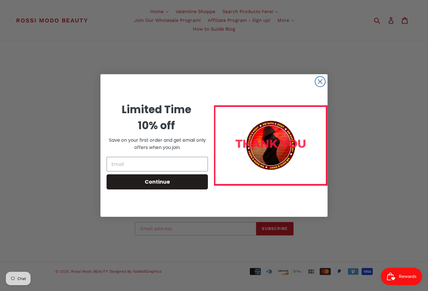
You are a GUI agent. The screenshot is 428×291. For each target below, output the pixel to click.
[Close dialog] (320, 82)
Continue (157, 181)
